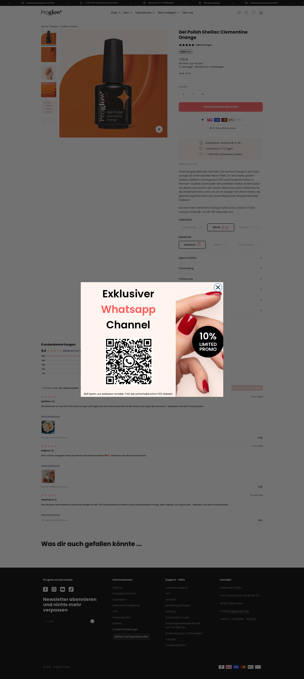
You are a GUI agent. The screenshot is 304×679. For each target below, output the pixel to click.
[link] (128, 361)
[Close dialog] (218, 287)
